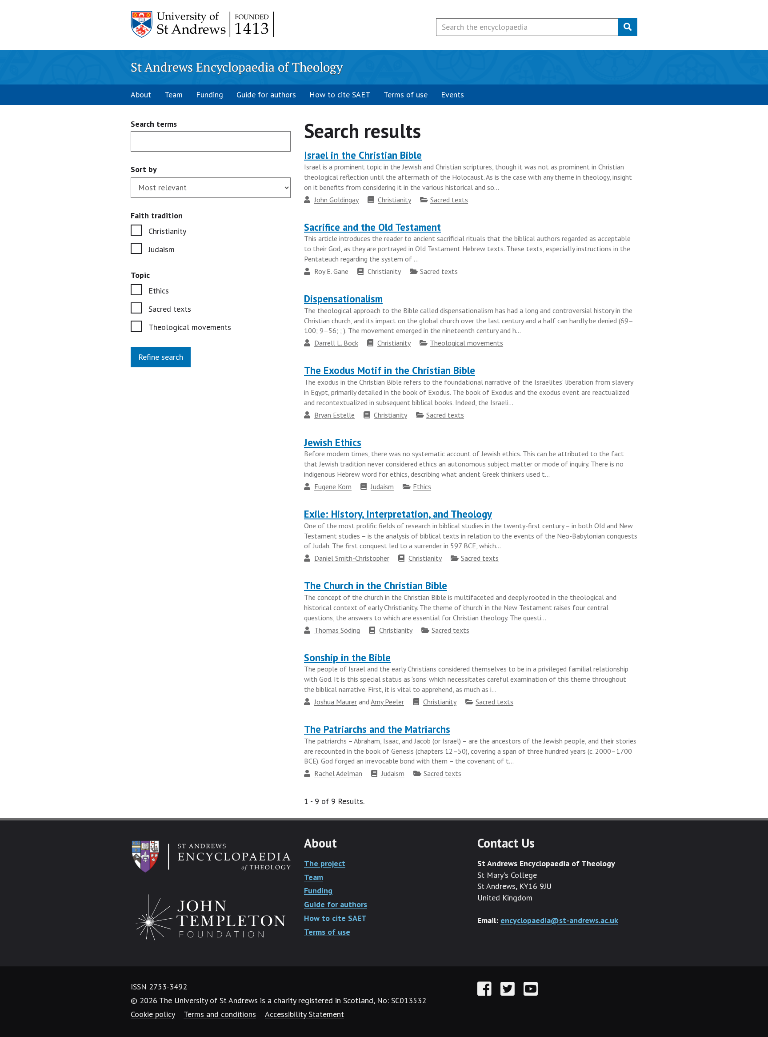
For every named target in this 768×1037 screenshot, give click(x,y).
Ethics (158, 290)
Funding (209, 94)
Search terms (154, 124)
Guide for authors (266, 94)
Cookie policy (153, 1014)
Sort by (144, 169)
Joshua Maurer (335, 701)
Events (452, 94)
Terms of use (406, 94)
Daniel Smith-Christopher (351, 558)
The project (324, 863)
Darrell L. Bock (336, 342)
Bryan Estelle (334, 414)
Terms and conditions (220, 1014)
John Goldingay (336, 199)
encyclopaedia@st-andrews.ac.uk (559, 920)
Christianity (167, 231)
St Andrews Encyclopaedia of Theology (237, 67)
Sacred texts (169, 309)
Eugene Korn (333, 486)
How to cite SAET (339, 94)
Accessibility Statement (304, 1014)
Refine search (160, 357)
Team (173, 94)
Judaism (161, 249)
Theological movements (189, 327)
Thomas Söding (337, 630)
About (141, 94)
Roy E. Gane (331, 271)
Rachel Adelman (338, 773)
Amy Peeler (387, 701)
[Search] (627, 27)
